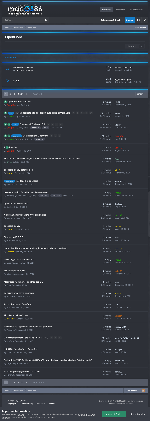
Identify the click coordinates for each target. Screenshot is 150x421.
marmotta (11, 218)
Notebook (30, 70)
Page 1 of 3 (38, 94)
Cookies (51, 403)
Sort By (140, 94)
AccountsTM (12, 330)
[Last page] (27, 94)
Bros (9, 240)
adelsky (118, 125)
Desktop (20, 70)
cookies (20, 414)
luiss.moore (12, 263)
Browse (105, 10)
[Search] (46, 20)
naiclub (118, 113)
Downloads (120, 9)
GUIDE (16, 80)
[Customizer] (138, 20)
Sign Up (129, 20)
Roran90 (10, 375)
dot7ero (10, 341)
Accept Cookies (115, 414)
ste (8, 307)
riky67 (9, 363)
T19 (116, 304)
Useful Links (135, 10)
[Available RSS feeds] (143, 390)
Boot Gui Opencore (123, 67)
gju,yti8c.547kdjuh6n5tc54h (127, 338)
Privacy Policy (27, 403)
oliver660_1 (12, 184)
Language (11, 403)
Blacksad (11, 207)
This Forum (34, 20)
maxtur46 (11, 296)
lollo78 (117, 102)
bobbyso (11, 352)
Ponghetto (119, 360)
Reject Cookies (137, 414)
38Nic (120, 70)
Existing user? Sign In (111, 20)
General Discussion (23, 67)
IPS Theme (11, 401)
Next (20, 94)
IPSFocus (22, 401)
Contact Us (40, 403)
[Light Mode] (145, 20)
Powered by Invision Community (121, 403)
